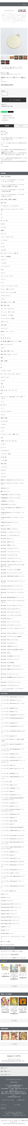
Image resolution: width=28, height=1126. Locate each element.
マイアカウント (4, 1104)
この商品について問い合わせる (8, 117)
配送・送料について (19, 1112)
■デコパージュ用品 (8, 67)
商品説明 (7, 125)
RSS (21, 1115)
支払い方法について (11, 1112)
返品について (4, 104)
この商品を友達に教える (7, 115)
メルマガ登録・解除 (15, 1115)
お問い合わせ (3, 1108)
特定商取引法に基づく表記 (7, 106)
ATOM (24, 1115)
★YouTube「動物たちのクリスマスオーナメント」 (14, 68)
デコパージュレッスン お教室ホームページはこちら (13, 957)
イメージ (21, 125)
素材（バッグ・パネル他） (17, 67)
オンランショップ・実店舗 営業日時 (10, 954)
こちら (15, 1100)
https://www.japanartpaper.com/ (9, 1060)
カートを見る (17, 1104)
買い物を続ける (5, 120)
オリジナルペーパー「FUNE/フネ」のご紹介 (12, 951)
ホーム (3, 67)
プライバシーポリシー (7, 1115)
